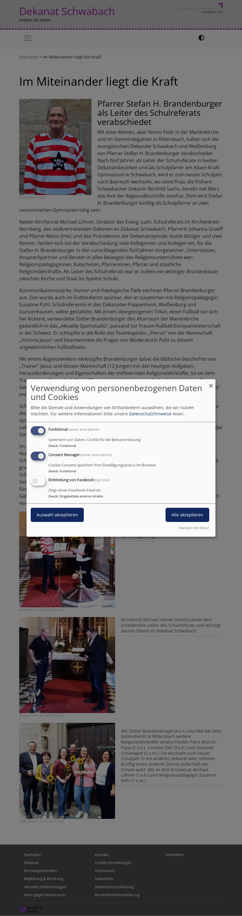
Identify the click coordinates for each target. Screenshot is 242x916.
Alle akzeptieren (187, 515)
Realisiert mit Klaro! (194, 527)
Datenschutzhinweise (150, 413)
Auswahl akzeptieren (57, 515)
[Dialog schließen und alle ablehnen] (211, 383)
